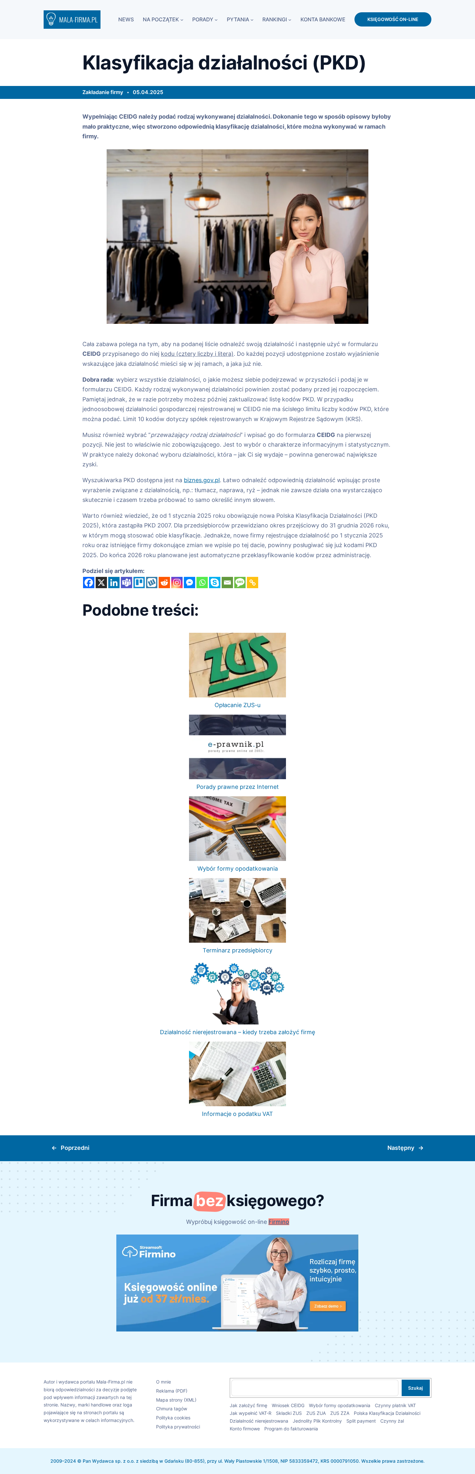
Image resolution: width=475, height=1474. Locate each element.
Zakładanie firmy (102, 92)
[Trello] (139, 582)
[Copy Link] (252, 582)
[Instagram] (177, 582)
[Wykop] (151, 582)
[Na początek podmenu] (182, 19)
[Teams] (126, 582)
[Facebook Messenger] (189, 582)
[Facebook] (88, 582)
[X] (101, 582)
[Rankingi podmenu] (289, 19)
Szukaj (415, 1388)
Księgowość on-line (392, 19)
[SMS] (240, 582)
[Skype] (214, 582)
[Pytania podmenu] (252, 19)
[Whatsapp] (202, 582)
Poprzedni (75, 1147)
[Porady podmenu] (216, 19)
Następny (400, 1147)
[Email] (227, 582)
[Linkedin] (114, 582)
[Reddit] (164, 582)
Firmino (279, 1221)
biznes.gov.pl (202, 480)
